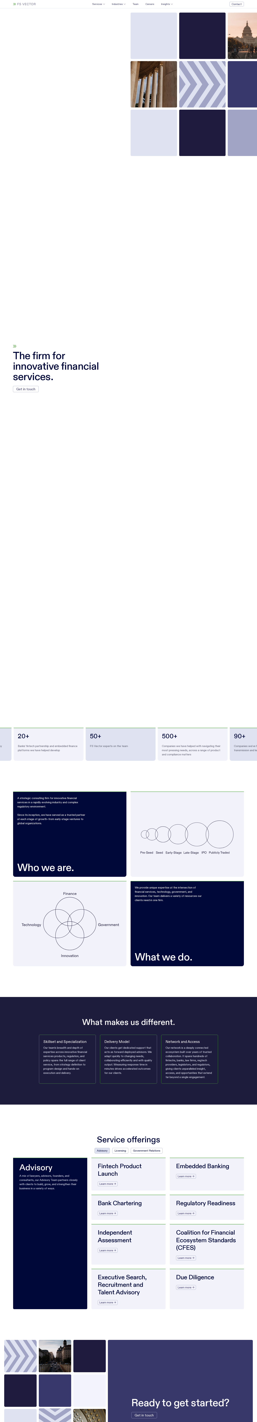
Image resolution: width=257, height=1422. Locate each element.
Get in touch (25, 389)
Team (135, 4)
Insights (165, 4)
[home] (24, 4)
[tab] (102, 1150)
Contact (237, 4)
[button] (98, 4)
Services (97, 4)
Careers (149, 4)
